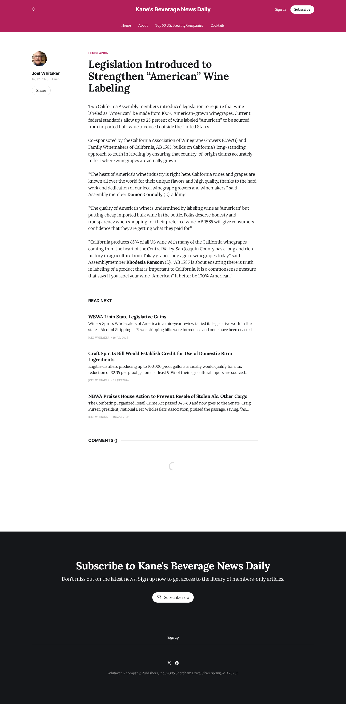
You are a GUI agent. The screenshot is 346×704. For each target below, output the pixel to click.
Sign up (173, 637)
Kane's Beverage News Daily (173, 9)
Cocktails (218, 25)
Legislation (98, 53)
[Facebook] (177, 663)
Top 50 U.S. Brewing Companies (179, 25)
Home (126, 25)
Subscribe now (176, 597)
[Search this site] (33, 9)
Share (41, 90)
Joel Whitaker (46, 73)
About (143, 25)
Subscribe (302, 9)
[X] (169, 663)
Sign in (280, 9)
